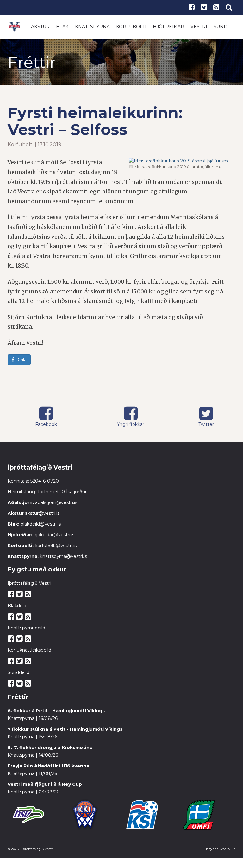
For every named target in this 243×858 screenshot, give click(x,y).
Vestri (198, 26)
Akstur (40, 26)
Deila (20, 360)
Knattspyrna (92, 26)
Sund (220, 26)
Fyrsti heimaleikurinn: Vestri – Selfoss (95, 121)
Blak (62, 26)
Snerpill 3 (227, 849)
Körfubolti (131, 26)
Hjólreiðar (168, 26)
